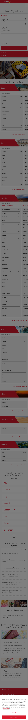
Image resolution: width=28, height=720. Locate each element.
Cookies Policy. (6, 708)
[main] (14, 707)
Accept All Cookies (14, 717)
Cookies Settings (14, 712)
